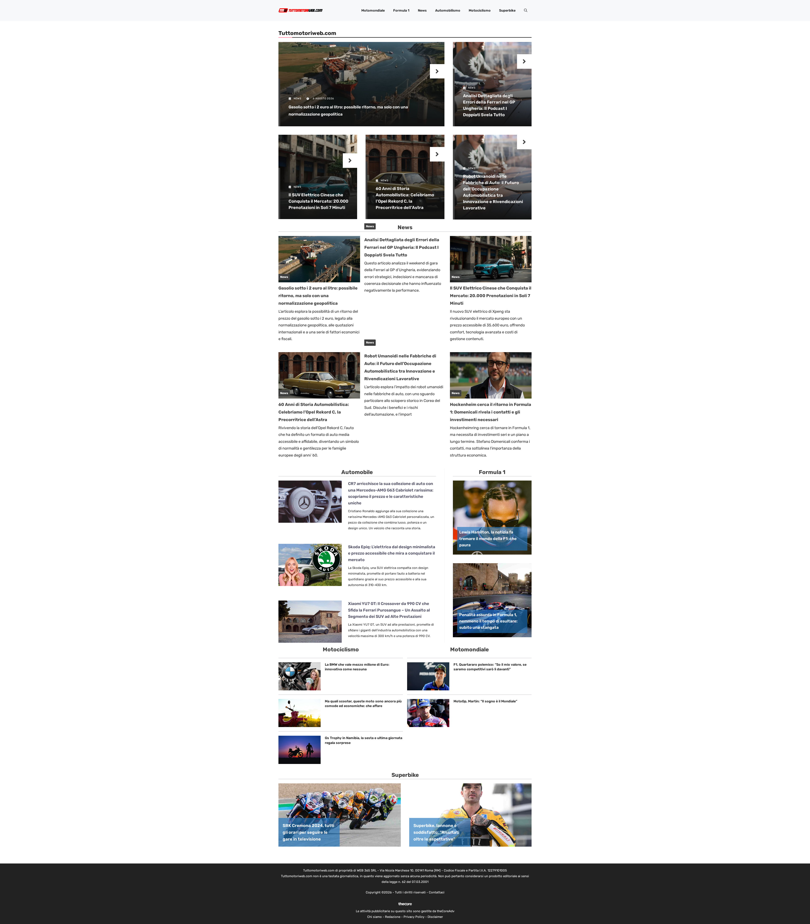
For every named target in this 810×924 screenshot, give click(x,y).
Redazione (392, 917)
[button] (526, 10)
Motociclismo (480, 10)
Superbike (507, 10)
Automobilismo (447, 10)
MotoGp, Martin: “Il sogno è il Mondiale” (485, 701)
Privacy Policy (414, 917)
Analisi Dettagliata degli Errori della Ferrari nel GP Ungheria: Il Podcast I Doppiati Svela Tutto (401, 247)
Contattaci (436, 892)
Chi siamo (374, 917)
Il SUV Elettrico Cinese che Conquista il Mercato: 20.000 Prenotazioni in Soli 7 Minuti (318, 201)
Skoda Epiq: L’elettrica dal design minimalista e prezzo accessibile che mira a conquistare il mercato (391, 553)
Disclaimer (435, 917)
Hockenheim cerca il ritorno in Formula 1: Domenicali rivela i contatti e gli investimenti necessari (490, 412)
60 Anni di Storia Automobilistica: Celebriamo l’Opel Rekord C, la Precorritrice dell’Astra (313, 412)
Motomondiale (373, 10)
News (422, 10)
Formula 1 (401, 10)
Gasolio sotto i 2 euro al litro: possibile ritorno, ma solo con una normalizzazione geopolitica (318, 296)
